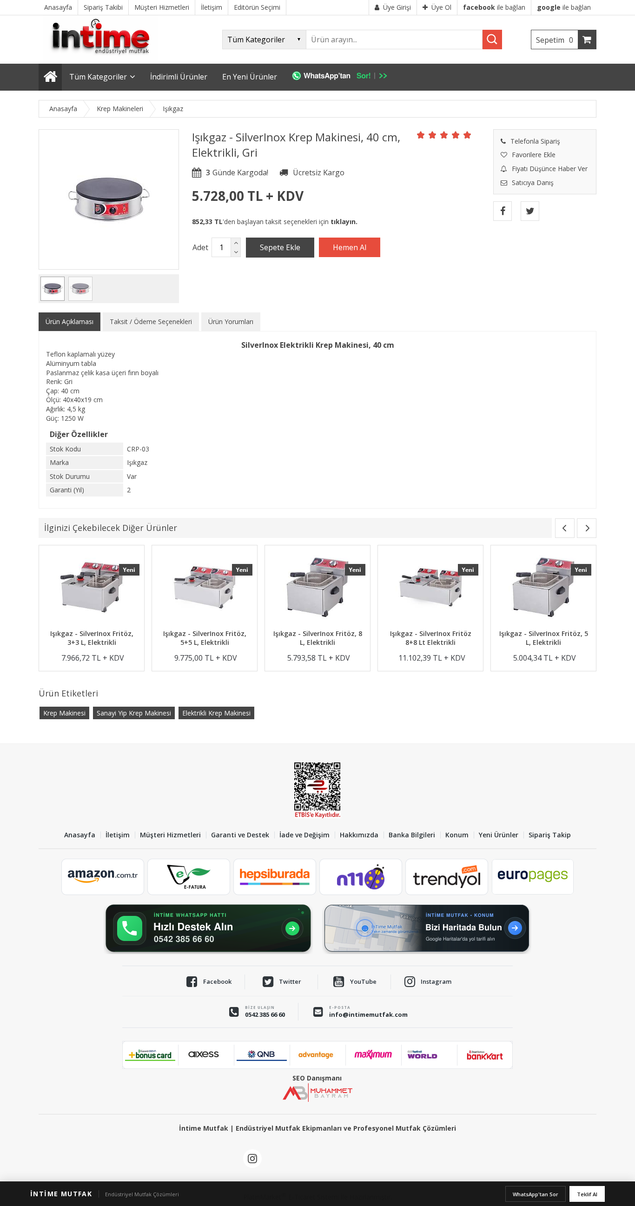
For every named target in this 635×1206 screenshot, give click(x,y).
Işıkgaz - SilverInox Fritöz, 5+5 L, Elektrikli (204, 638)
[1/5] (421, 134)
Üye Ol (441, 7)
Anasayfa (79, 835)
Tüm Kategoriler (98, 77)
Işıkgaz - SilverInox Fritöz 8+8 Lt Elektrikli (430, 638)
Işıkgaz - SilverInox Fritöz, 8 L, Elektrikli (317, 638)
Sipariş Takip (550, 835)
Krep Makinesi (64, 713)
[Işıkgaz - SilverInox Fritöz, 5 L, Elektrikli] (543, 588)
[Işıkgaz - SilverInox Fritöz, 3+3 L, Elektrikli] (91, 588)
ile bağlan (494, 7)
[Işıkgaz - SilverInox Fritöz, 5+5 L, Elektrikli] (204, 588)
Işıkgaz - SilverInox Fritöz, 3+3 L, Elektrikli (91, 638)
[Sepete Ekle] (280, 247)
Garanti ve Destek (240, 835)
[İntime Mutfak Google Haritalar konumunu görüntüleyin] (426, 928)
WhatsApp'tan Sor (535, 1194)
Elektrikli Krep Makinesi (216, 713)
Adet (200, 247)
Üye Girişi (397, 7)
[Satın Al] (349, 247)
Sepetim (554, 40)
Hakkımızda (359, 835)
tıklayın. (344, 221)
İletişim (118, 835)
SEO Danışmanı (317, 1077)
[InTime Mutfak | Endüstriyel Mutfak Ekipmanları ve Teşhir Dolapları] (104, 59)
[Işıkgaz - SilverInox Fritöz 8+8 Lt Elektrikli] (430, 588)
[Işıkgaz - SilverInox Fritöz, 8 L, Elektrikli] (317, 588)
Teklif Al (587, 1194)
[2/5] (426, 134)
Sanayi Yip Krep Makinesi (134, 713)
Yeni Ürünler (498, 835)
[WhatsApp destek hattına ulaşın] (208, 928)
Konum (457, 835)
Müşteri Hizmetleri (170, 835)
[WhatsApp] (344, 77)
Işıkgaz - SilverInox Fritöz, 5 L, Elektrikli (543, 638)
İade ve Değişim (304, 835)
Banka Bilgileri (412, 835)
